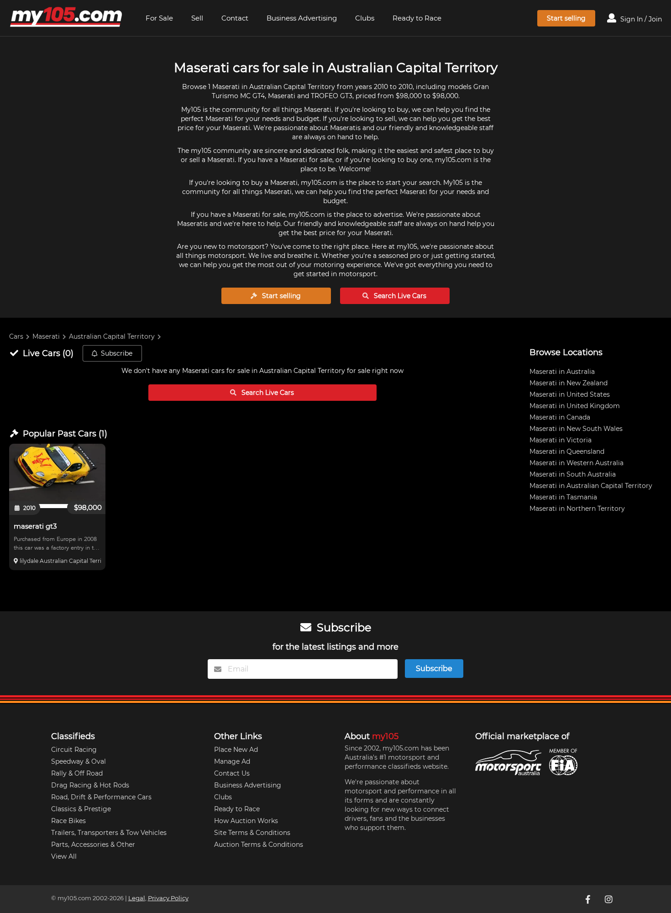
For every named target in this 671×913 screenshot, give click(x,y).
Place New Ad (236, 749)
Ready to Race (417, 18)
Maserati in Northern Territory (577, 508)
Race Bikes (68, 821)
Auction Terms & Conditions (258, 844)
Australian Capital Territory (112, 336)
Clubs (364, 18)
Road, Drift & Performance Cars (101, 797)
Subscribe (116, 353)
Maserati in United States (569, 394)
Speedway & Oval (78, 761)
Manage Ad (232, 761)
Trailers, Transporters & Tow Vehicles (109, 833)
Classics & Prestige (81, 809)
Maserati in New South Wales (576, 429)
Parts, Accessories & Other (93, 844)
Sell (197, 18)
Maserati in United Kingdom (574, 406)
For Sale (159, 18)
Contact (234, 18)
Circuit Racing (74, 749)
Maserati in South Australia (572, 474)
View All (64, 856)
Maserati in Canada (559, 417)
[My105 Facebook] (588, 898)
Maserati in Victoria (560, 440)
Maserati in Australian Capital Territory (590, 486)
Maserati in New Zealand (568, 383)
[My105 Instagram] (609, 898)
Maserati (46, 336)
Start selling (566, 18)
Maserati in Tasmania (563, 497)
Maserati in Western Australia (576, 463)
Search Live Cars (399, 296)
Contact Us (232, 773)
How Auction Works (246, 821)
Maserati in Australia (562, 371)
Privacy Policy (168, 898)
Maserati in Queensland (566, 451)
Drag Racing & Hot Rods (90, 785)
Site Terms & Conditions (252, 833)
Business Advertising (302, 18)
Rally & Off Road (77, 773)
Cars (16, 336)
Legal (136, 898)
